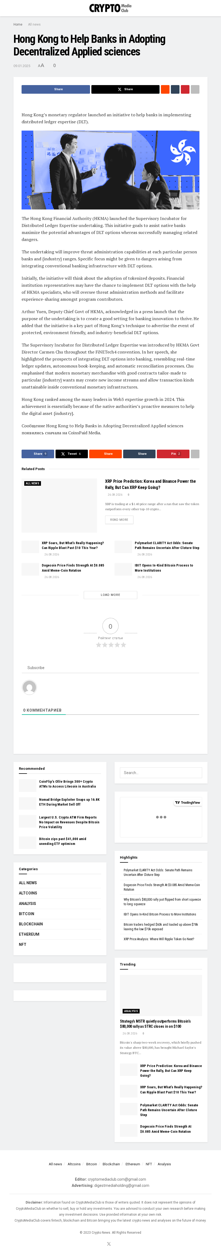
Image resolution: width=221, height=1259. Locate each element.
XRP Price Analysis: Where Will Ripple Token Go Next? (159, 939)
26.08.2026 (114, 494)
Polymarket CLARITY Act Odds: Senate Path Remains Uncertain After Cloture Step (169, 1110)
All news (34, 24)
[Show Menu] (15, 8)
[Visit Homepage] (110, 8)
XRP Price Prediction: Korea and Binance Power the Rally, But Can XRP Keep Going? (171, 1071)
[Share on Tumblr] (175, 89)
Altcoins (28, 893)
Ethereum (29, 934)
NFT (22, 944)
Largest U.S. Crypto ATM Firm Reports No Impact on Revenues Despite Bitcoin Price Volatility (69, 822)
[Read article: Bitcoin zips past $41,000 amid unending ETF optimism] (27, 843)
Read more (121, 520)
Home (17, 24)
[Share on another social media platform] (195, 89)
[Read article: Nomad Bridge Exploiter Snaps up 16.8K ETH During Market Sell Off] (27, 803)
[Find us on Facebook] (101, 1244)
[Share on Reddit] (165, 89)
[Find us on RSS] (116, 1244)
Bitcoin (26, 914)
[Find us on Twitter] (109, 1244)
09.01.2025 (21, 66)
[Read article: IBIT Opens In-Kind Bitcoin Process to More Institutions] (123, 569)
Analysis (27, 903)
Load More (110, 595)
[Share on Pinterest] (185, 89)
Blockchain (31, 924)
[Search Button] (205, 8)
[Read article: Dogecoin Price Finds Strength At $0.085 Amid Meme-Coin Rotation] (30, 569)
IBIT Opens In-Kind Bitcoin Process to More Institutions (160, 914)
